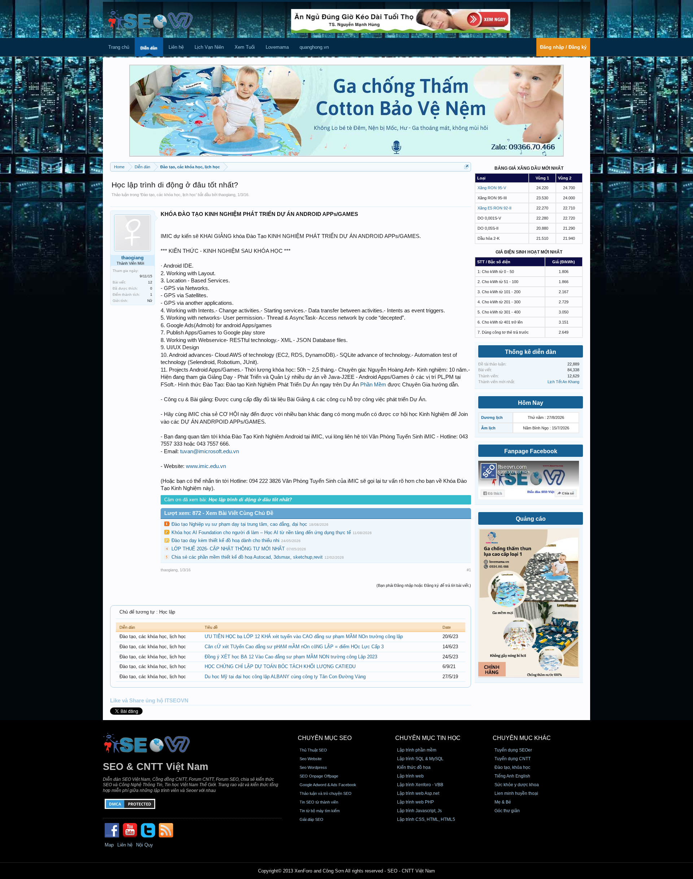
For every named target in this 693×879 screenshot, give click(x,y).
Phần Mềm (373, 384)
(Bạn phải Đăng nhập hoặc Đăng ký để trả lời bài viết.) (423, 585)
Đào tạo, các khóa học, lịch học (168, 194)
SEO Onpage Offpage (319, 776)
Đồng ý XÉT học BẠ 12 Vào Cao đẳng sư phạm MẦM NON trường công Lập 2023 (291, 656)
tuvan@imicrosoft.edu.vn (209, 451)
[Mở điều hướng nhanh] (466, 166)
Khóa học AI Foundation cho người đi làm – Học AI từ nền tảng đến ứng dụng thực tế (261, 532)
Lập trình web (410, 776)
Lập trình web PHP (415, 802)
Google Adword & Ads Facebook (328, 785)
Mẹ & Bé (502, 802)
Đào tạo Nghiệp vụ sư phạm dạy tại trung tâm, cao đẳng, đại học (239, 524)
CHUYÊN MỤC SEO (325, 738)
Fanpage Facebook (530, 451)
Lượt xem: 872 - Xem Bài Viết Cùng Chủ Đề (218, 513)
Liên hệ (176, 47)
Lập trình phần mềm (416, 750)
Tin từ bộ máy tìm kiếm (320, 811)
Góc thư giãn (507, 810)
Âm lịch (488, 428)
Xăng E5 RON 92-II (494, 208)
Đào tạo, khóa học (512, 767)
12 (150, 282)
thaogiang (226, 194)
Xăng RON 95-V (492, 188)
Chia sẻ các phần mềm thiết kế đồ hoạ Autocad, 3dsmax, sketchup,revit (247, 557)
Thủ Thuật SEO (313, 750)
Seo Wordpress (313, 767)
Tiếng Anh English (512, 776)
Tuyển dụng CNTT (512, 758)
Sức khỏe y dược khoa (516, 784)
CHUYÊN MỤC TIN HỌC (428, 738)
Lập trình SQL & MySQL (420, 758)
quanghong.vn (314, 47)
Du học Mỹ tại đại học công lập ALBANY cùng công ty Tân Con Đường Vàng (285, 676)
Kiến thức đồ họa (414, 767)
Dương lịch (492, 417)
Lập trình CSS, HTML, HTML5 (426, 819)
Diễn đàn (148, 48)
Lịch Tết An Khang (563, 382)
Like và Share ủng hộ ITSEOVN (149, 700)
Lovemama (277, 47)
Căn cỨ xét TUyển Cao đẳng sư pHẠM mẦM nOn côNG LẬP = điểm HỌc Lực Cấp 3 (294, 646)
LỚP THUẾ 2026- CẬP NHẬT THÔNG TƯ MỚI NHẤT (228, 548)
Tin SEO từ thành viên (319, 802)
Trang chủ (118, 47)
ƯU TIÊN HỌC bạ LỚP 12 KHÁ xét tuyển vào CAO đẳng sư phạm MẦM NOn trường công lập (304, 636)
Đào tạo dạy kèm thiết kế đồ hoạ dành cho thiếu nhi (225, 540)
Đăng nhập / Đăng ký (563, 47)
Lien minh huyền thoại (516, 793)
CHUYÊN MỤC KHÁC (522, 738)
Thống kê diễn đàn (530, 352)
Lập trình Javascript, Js (419, 810)
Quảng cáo (531, 519)
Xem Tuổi (245, 47)
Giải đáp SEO (311, 819)
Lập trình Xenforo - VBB (420, 784)
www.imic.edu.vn (206, 466)
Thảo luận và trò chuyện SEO (326, 793)
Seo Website (311, 759)
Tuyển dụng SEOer (513, 750)
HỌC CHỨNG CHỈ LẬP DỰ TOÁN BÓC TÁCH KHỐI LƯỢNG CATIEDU (280, 666)
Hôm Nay (530, 403)
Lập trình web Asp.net (418, 793)
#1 (469, 570)
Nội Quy (144, 845)
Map (109, 845)
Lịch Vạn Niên (209, 47)
